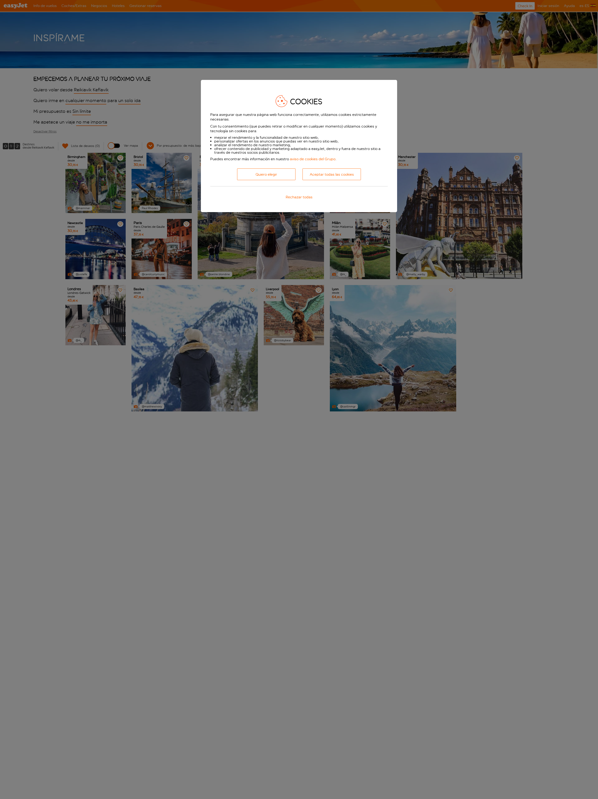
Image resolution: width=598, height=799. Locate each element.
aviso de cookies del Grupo (312, 159)
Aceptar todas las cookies (332, 174)
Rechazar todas (299, 197)
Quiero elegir (266, 174)
